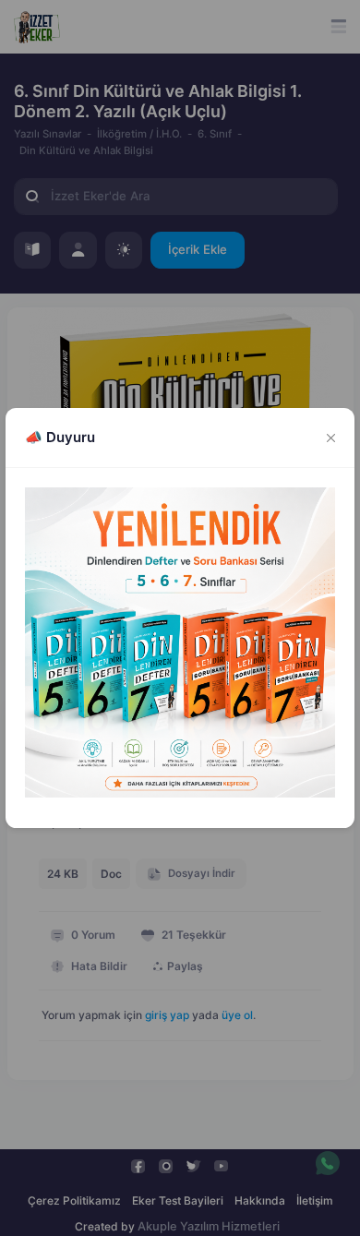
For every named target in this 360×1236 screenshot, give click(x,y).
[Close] (331, 437)
